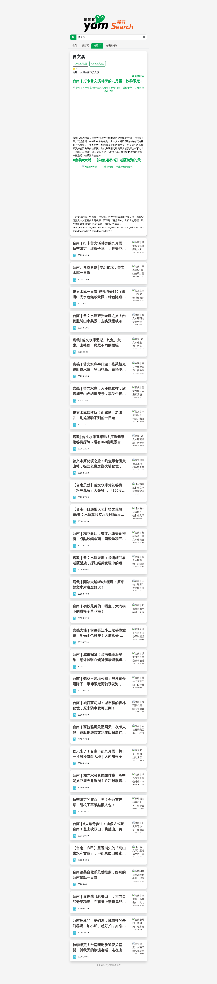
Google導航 (97, 63)
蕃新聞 (85, 45)
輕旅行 (97, 45)
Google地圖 (81, 63)
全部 (74, 45)
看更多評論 (138, 76)
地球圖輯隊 (111, 45)
